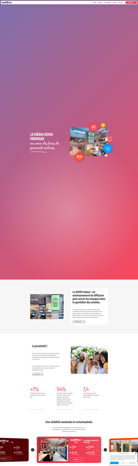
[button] (135, 453)
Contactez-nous (131, 2)
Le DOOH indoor (78, 321)
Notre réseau (100, 2)
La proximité (36, 374)
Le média (94, 2)
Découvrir (75, 459)
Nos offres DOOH (107, 2)
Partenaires (121, 2)
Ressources (115, 2)
